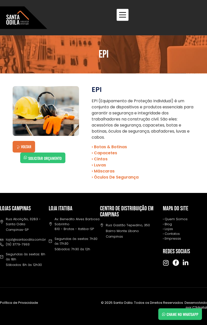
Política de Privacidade (19, 303)
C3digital (199, 307)
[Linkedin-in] (186, 263)
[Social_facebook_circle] (176, 263)
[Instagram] (166, 263)
